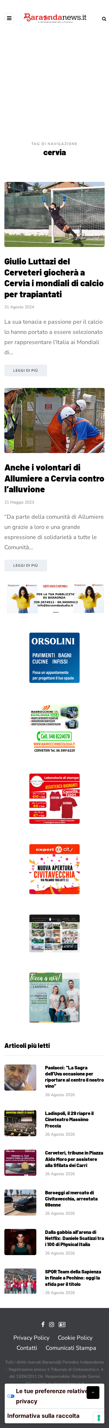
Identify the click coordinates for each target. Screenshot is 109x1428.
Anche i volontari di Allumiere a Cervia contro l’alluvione (54, 478)
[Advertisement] (54, 83)
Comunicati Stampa (71, 1348)
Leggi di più (25, 370)
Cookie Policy (75, 1338)
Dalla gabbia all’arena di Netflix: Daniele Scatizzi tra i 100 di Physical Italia (74, 1238)
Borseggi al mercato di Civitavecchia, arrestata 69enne (71, 1198)
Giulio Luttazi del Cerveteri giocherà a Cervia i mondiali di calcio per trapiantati (54, 277)
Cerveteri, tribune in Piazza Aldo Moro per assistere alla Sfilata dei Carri (74, 1159)
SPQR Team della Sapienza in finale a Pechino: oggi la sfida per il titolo (73, 1277)
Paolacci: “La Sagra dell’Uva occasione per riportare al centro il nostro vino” (74, 1076)
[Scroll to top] (93, 1392)
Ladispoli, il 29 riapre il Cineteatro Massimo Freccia (69, 1119)
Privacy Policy (31, 1338)
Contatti (27, 1348)
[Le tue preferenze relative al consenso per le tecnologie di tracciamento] (98, 1417)
